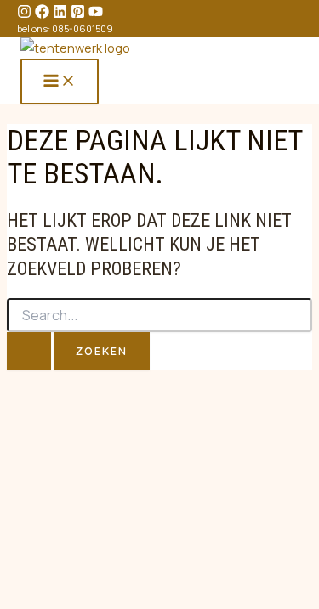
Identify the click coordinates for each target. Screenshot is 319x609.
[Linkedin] (60, 13)
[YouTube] (95, 13)
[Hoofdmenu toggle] (59, 81)
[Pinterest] (78, 13)
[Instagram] (24, 13)
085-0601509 (82, 28)
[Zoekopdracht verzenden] (29, 351)
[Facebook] (42, 13)
